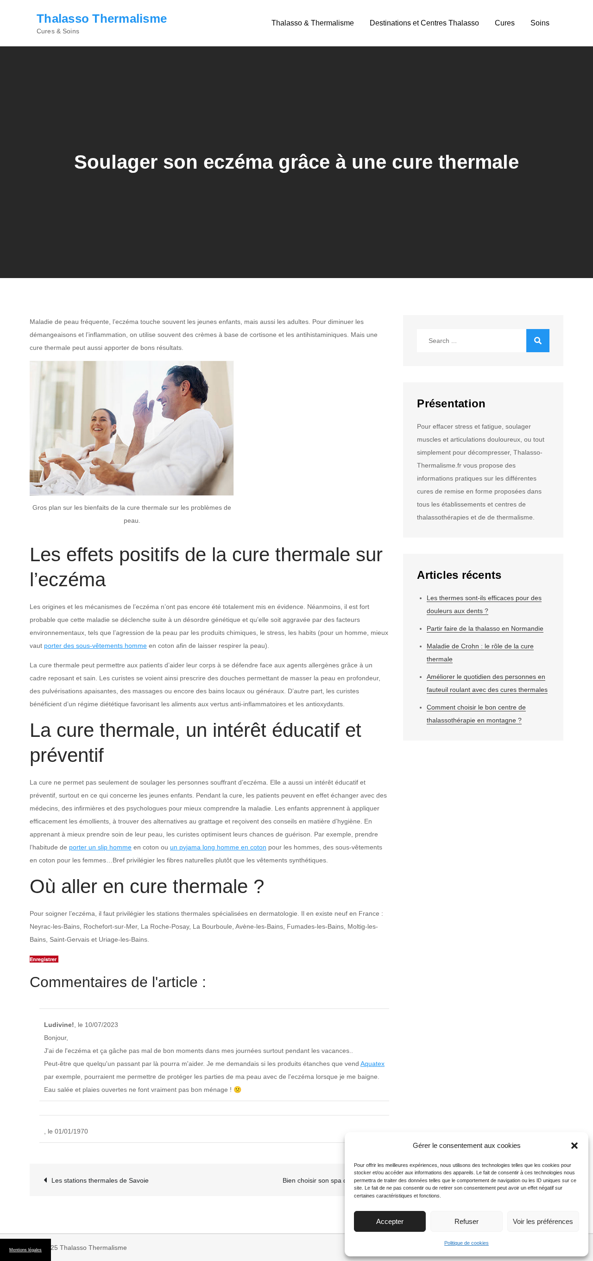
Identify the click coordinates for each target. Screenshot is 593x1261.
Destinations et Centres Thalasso (424, 23)
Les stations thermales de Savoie (100, 1180)
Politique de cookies (466, 1243)
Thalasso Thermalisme (102, 18)
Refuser (466, 1221)
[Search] (537, 340)
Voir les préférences (543, 1221)
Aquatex (372, 1063)
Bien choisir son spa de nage (325, 1180)
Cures (505, 23)
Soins (539, 23)
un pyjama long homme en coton (218, 847)
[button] (574, 1145)
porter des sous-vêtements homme (95, 645)
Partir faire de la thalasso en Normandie (485, 628)
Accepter (390, 1221)
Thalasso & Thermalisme (312, 23)
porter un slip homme (100, 847)
